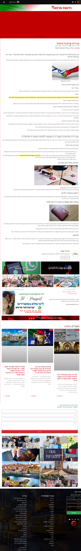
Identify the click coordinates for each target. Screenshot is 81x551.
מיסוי (52, 515)
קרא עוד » (59, 396)
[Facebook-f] (75, 2)
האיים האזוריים (21, 481)
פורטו (20, 468)
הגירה (72, 48)
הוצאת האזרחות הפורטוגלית (68, 140)
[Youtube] (73, 2)
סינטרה (25, 528)
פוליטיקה (51, 505)
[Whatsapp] (72, 519)
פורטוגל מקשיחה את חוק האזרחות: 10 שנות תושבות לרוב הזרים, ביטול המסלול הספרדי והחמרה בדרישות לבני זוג (41, 370)
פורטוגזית (59, 455)
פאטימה (51, 507)
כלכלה (52, 524)
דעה (52, 537)
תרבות (52, 498)
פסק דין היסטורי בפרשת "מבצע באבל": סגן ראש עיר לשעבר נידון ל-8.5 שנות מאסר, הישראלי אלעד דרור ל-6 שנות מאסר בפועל (14, 371)
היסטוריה (51, 532)
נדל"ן (58, 481)
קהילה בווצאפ (21, 268)
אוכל (52, 545)
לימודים (51, 520)
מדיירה (59, 468)
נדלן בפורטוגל (23, 547)
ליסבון (21, 442)
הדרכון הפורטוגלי (54, 140)
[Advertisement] (40, 23)
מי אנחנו (24, 502)
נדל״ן (52, 513)
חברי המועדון (50, 530)
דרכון (21, 455)
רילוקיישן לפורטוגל (21, 507)
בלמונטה (51, 543)
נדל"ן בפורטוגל (41, 281)
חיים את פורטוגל (49, 526)
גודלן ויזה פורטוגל (49, 539)
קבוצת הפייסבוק (71, 293)
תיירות (52, 500)
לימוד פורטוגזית (67, 281)
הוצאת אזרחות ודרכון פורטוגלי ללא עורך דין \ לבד (20, 543)
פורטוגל (77, 48)
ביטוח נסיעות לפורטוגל (20, 539)
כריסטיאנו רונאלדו (48, 522)
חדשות (52, 528)
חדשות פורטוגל (22, 550)
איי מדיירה (24, 537)
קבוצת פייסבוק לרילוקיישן (60, 268)
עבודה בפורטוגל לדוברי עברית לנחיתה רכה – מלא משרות (20, 511)
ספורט (52, 511)
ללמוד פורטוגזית (22, 505)
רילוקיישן (15, 281)
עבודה (52, 509)
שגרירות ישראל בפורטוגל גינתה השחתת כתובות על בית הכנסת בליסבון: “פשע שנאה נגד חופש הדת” (67, 378)
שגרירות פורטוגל (56, 116)
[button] (18, 2)
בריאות (52, 541)
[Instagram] (75, 519)
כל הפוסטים (65, 257)
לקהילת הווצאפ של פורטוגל (68, 291)
